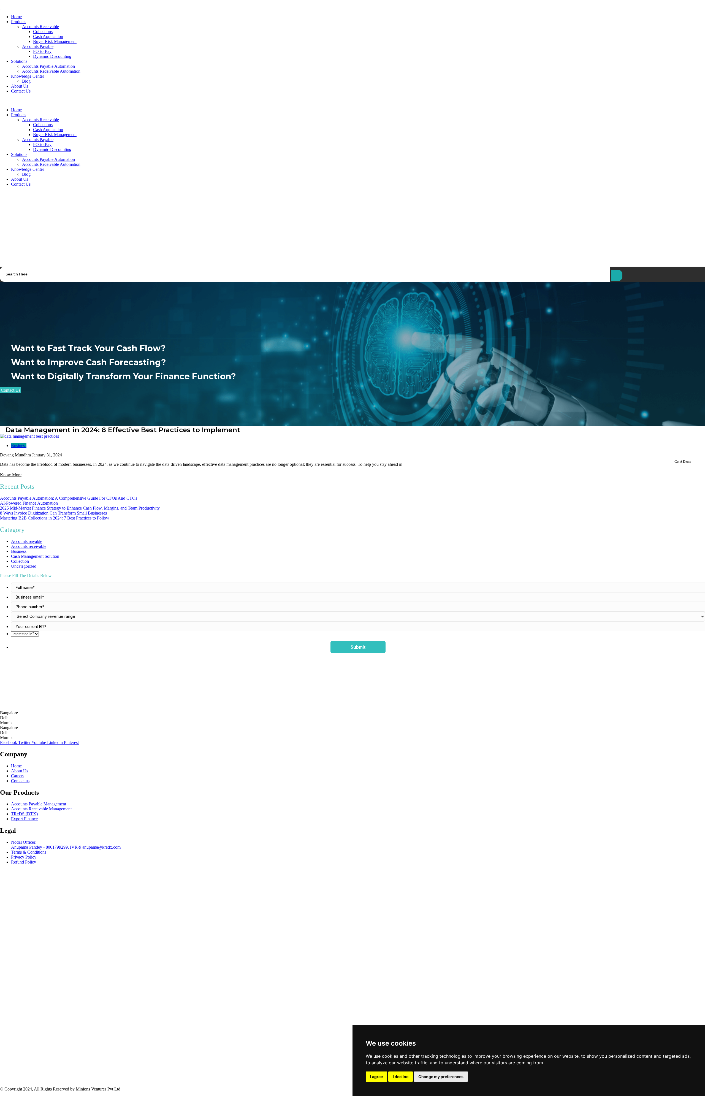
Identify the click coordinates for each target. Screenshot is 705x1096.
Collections (43, 31)
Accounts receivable (28, 546)
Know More (10, 474)
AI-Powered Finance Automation (29, 503)
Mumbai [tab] (7, 722)
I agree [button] (376, 1076)
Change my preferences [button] (440, 1076)
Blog (26, 81)
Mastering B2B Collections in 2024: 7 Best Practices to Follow (54, 518)
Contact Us (21, 91)
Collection (20, 561)
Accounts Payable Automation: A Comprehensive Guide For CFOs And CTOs (68, 498)
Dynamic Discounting (52, 56)
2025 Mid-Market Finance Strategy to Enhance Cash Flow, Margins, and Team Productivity (80, 508)
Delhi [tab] (5, 717)
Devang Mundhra (15, 455)
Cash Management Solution (35, 556)
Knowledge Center (27, 76)
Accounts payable (26, 541)
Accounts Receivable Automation (51, 71)
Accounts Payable (37, 46)
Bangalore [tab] (9, 712)
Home (16, 16)
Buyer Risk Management (55, 41)
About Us (19, 86)
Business (18, 445)
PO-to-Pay (42, 51)
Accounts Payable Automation (48, 66)
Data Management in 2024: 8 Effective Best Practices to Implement (123, 430)
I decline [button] (400, 1076)
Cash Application (48, 36)
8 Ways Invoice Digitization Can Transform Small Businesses (53, 513)
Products (18, 21)
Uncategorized (23, 566)
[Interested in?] (358, 634)
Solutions (19, 61)
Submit (358, 647)
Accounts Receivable (40, 26)
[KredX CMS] (0, 7)
